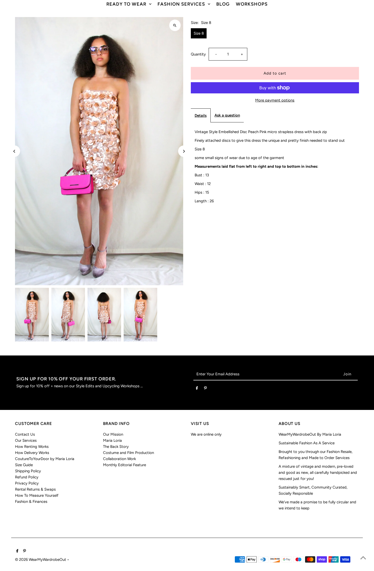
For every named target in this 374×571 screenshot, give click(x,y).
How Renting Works (32, 446)
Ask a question (227, 115)
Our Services (26, 440)
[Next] (184, 151)
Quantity (198, 54)
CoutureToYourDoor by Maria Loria (44, 458)
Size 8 (199, 33)
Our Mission (113, 434)
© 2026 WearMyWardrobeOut (41, 559)
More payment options (274, 100)
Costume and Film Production (128, 452)
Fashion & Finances (31, 501)
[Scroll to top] (363, 557)
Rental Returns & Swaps (35, 489)
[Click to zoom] (175, 25)
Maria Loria (112, 440)
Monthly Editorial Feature (124, 465)
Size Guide (24, 465)
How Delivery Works (32, 452)
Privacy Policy (27, 483)
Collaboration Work (119, 458)
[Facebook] (197, 389)
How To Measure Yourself (37, 495)
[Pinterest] (205, 389)
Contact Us (25, 434)
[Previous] (14, 151)
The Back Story (116, 446)
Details (201, 115)
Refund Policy (26, 477)
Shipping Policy (28, 471)
